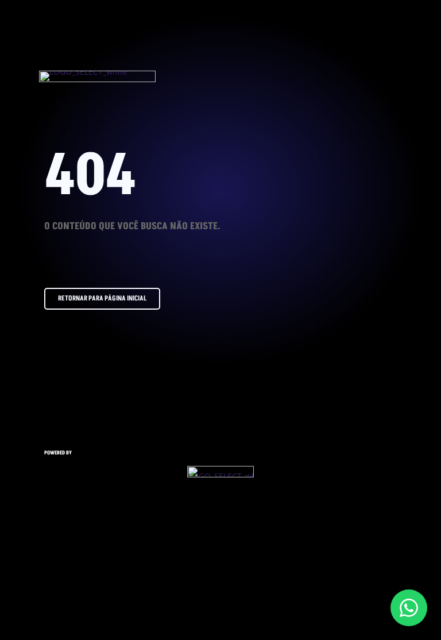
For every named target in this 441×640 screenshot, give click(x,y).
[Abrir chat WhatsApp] (408, 607)
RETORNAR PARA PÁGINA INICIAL (102, 298)
